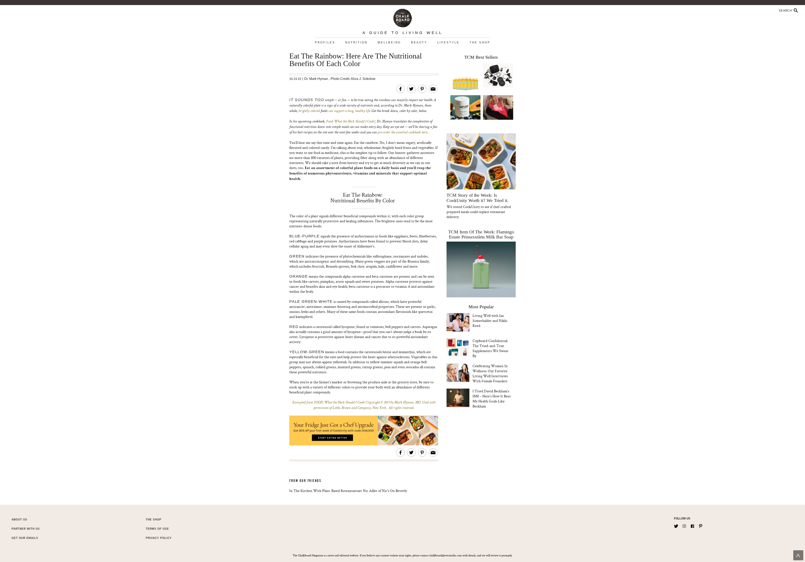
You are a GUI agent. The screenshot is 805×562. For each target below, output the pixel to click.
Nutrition (356, 42)
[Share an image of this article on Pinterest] (422, 89)
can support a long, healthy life (349, 111)
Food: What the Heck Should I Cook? (350, 122)
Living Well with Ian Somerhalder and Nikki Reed (490, 320)
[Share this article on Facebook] (400, 89)
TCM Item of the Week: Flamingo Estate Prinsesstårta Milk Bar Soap (481, 234)
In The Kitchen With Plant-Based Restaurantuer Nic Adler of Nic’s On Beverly (348, 490)
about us (19, 519)
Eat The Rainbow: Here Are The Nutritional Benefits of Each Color (355, 60)
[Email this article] (433, 89)
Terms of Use (157, 528)
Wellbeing (389, 42)
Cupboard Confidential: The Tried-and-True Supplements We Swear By (490, 348)
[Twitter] (676, 525)
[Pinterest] (701, 525)
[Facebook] (692, 525)
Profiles (325, 42)
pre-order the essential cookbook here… (404, 132)
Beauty (419, 42)
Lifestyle (448, 42)
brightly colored (309, 111)
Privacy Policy (159, 538)
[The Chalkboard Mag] (403, 17)
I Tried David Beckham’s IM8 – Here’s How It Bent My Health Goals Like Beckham (492, 398)
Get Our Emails (25, 538)
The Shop (480, 42)
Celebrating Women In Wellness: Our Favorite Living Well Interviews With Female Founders (490, 373)
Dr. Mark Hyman (316, 79)
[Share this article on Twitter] (411, 89)
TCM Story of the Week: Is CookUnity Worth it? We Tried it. (477, 198)
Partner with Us (26, 528)
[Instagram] (684, 525)
